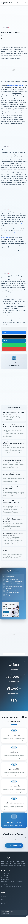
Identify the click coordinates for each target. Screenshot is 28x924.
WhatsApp (7, 344)
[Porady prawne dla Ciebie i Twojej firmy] (10, 616)
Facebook (7, 332)
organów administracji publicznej (15, 85)
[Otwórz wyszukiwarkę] (18, 2)
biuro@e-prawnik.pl (6, 907)
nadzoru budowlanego (18, 232)
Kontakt (3, 903)
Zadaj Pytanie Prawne (15, 845)
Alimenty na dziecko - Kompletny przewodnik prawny (13, 595)
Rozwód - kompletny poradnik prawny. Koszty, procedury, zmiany (14, 580)
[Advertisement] (14, 17)
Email (6, 348)
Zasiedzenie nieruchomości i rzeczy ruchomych (14, 587)
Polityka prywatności (6, 899)
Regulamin (3, 896)
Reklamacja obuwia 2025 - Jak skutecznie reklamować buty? (12, 591)
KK (21, 223)
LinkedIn (7, 340)
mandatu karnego (5, 237)
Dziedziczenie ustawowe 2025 (13, 583)
